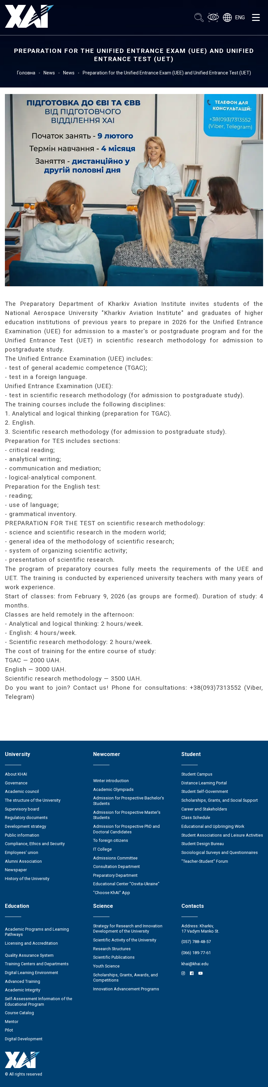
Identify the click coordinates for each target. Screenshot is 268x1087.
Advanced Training (22, 981)
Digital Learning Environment (31, 972)
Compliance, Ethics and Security (35, 843)
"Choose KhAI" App (111, 892)
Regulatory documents (26, 817)
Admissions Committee (115, 858)
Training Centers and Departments (37, 963)
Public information (22, 835)
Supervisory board (22, 809)
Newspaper (16, 869)
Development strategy (25, 826)
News (49, 72)
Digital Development (23, 1038)
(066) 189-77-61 (196, 952)
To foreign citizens (110, 840)
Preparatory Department (115, 875)
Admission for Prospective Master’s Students (126, 815)
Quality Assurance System (29, 955)
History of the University (27, 878)
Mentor (11, 1021)
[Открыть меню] (256, 17)
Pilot (9, 1030)
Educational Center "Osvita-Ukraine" (126, 883)
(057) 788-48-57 (196, 941)
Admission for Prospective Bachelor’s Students (128, 801)
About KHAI (16, 774)
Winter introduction (111, 780)
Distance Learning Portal (204, 782)
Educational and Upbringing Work (212, 826)
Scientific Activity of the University (124, 939)
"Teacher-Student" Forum (204, 861)
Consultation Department (116, 866)
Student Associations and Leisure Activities (222, 835)
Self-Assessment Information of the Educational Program (38, 1001)
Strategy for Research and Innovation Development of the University (127, 928)
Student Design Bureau (202, 843)
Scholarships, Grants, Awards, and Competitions (125, 977)
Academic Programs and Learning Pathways (37, 932)
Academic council (22, 791)
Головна (26, 72)
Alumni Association (23, 861)
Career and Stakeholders (204, 809)
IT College (102, 849)
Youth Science (106, 966)
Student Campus (196, 774)
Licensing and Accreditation (31, 943)
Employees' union (21, 852)
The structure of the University (32, 800)
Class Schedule (195, 817)
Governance (16, 782)
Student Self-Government (204, 791)
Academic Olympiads (113, 789)
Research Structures (112, 948)
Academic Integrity (22, 989)
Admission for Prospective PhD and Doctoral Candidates (126, 829)
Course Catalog (19, 1012)
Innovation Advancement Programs (126, 988)
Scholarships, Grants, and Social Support (219, 800)
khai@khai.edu (195, 963)
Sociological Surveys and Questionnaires (219, 852)
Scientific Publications (114, 957)
